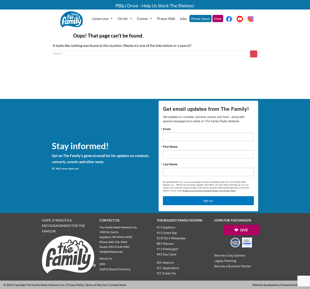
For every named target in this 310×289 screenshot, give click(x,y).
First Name (170, 146)
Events (142, 18)
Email (166, 129)
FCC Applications (168, 268)
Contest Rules (117, 284)
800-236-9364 (118, 242)
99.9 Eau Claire (166, 254)
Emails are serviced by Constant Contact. (201, 190)
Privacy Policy (75, 284)
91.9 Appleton (166, 227)
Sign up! (208, 200)
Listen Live (100, 18)
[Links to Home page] (69, 254)
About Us (105, 258)
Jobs (183, 18)
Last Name (170, 164)
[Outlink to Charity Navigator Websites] (241, 242)
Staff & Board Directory (115, 269)
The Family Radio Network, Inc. (46, 284)
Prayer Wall (166, 18)
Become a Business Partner (232, 266)
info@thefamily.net (111, 251)
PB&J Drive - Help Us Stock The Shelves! (155, 5)
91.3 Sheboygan (167, 249)
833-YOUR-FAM (119, 246)
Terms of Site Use (96, 284)
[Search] (253, 54)
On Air (123, 18)
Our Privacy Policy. (227, 190)
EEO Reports (165, 263)
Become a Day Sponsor (229, 255)
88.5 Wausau (165, 244)
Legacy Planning (225, 261)
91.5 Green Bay (167, 233)
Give (217, 18)
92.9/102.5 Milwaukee (171, 238)
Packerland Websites (293, 284)
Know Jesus (200, 18)
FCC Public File (166, 273)
